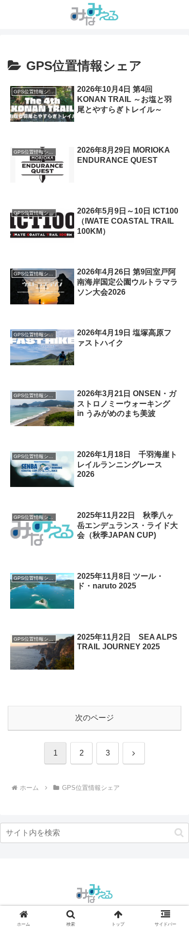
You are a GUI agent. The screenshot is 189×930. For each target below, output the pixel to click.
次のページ (94, 718)
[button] (179, 832)
